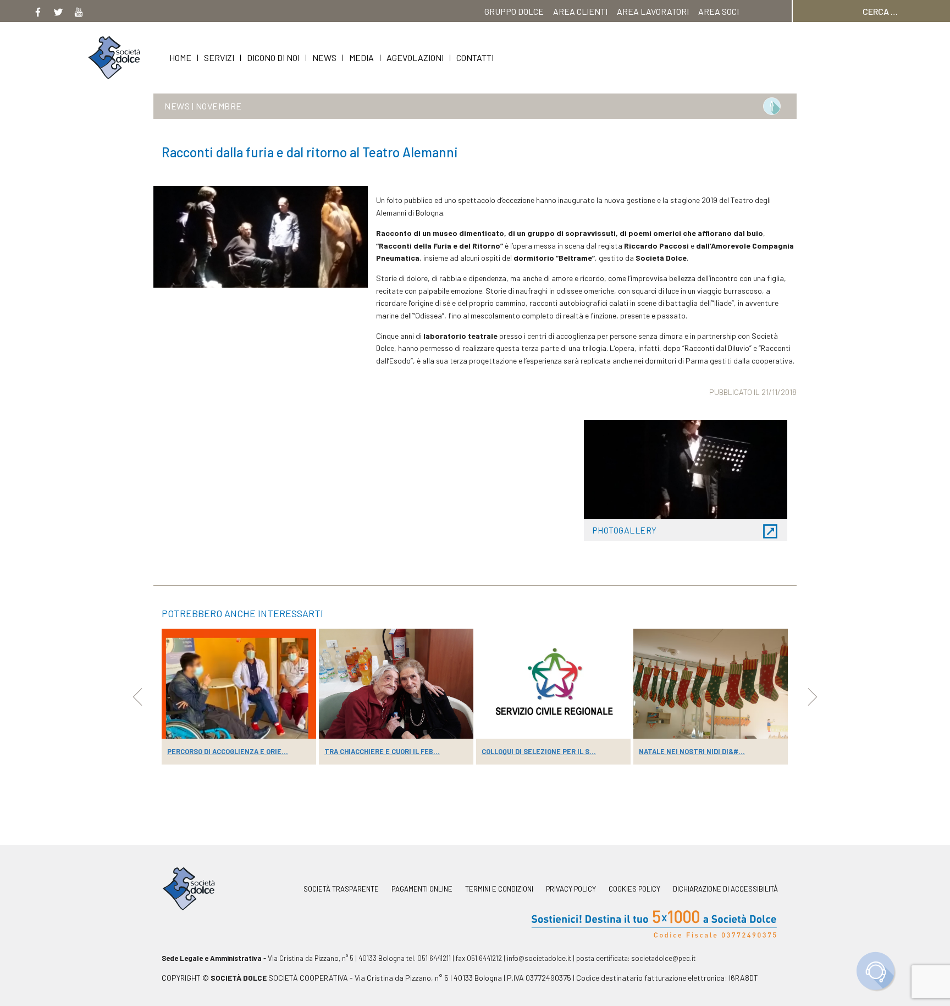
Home (180, 57)
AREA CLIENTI (580, 11)
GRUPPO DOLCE (514, 11)
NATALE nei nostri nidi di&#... (692, 751)
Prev (137, 697)
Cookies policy (634, 889)
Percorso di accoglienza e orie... (227, 751)
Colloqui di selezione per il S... (539, 751)
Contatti (475, 57)
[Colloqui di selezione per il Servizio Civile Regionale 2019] (553, 684)
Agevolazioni (415, 57)
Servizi (219, 57)
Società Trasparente (341, 889)
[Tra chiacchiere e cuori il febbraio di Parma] (396, 684)
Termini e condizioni (499, 889)
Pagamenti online (421, 889)
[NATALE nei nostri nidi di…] (710, 684)
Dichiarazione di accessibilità (725, 889)
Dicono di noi (273, 57)
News (324, 57)
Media (361, 57)
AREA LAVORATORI (653, 11)
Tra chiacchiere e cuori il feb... (382, 751)
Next (812, 697)
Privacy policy (571, 889)
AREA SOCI (718, 11)
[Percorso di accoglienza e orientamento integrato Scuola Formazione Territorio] (239, 684)
